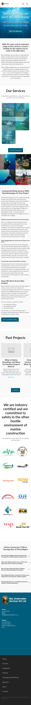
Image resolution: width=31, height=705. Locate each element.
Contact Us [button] (15, 390)
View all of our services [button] (15, 150)
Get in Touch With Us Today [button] (10, 319)
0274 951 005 (5, 611)
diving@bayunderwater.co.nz (10, 615)
